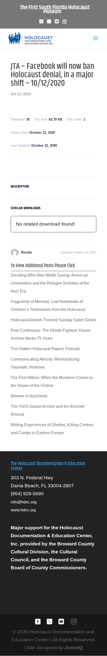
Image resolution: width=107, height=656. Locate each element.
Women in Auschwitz (29, 396)
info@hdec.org (24, 502)
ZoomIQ (74, 647)
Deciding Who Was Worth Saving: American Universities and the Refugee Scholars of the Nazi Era (50, 283)
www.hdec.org (23, 510)
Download (54, 165)
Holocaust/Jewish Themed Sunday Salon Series (53, 320)
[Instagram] (64, 23)
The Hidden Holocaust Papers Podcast (45, 349)
